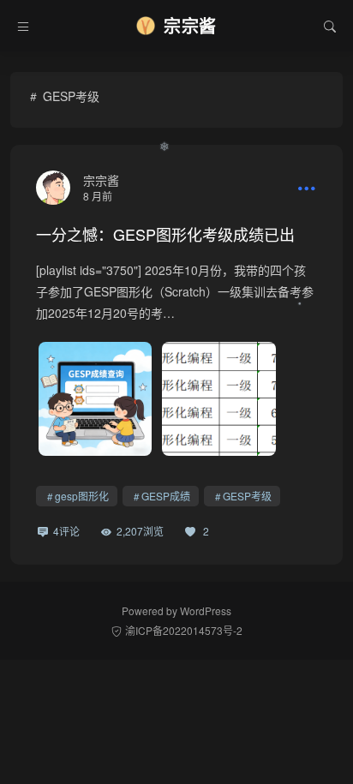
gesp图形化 (82, 495)
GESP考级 (247, 495)
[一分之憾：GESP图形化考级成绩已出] (53, 188)
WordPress (205, 610)
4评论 (66, 531)
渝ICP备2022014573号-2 (183, 630)
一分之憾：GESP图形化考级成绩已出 (165, 234)
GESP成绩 (165, 495)
